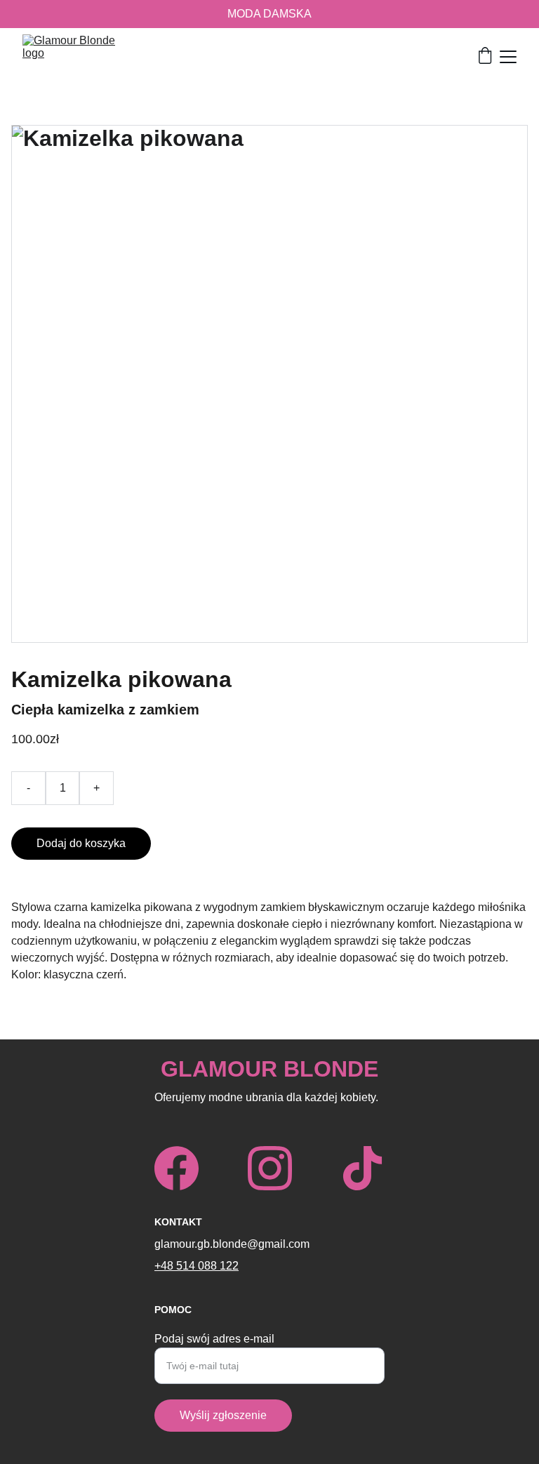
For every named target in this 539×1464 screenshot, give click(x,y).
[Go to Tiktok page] (362, 1168)
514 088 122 (207, 1266)
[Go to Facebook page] (176, 1168)
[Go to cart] (485, 56)
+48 (165, 1266)
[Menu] (508, 57)
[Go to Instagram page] (270, 1168)
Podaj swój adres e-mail (214, 1339)
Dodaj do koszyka (81, 843)
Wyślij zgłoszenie (223, 1415)
